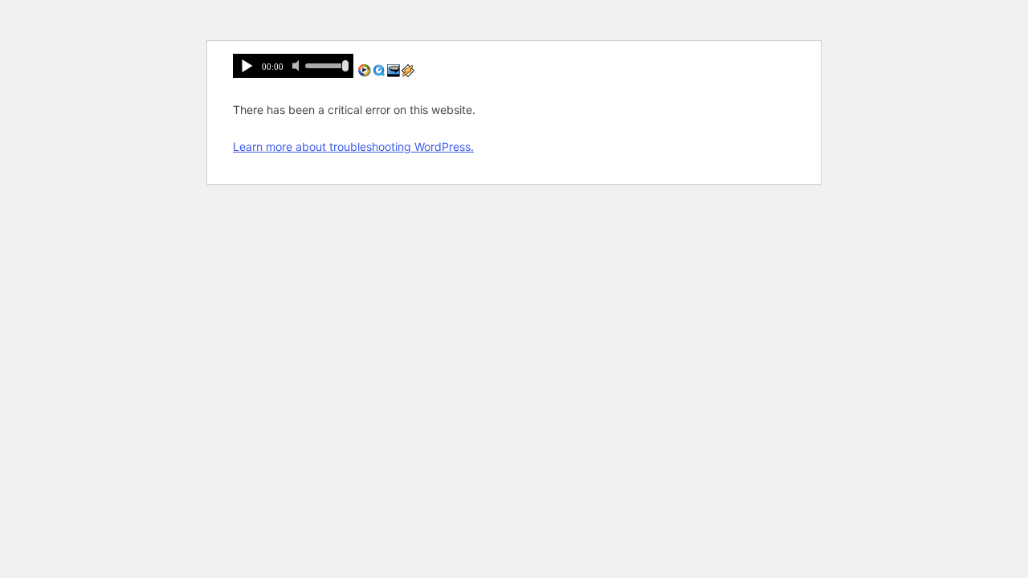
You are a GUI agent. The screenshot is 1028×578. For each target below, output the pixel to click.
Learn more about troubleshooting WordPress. (353, 146)
